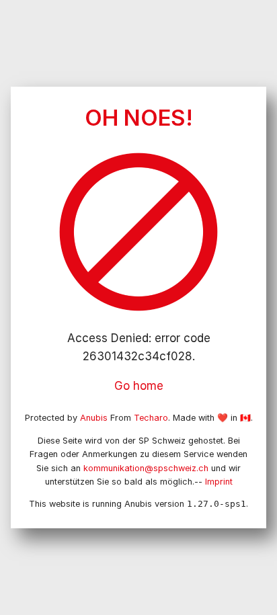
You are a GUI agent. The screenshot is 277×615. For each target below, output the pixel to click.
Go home (138, 386)
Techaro (151, 418)
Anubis (94, 418)
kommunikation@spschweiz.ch (145, 468)
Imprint (219, 482)
